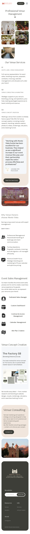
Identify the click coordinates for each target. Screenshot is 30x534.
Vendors (7, 510)
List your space (21, 510)
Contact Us (20, 3)
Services (19, 507)
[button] (26, 3)
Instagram (8, 520)
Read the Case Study (12, 180)
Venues (7, 507)
